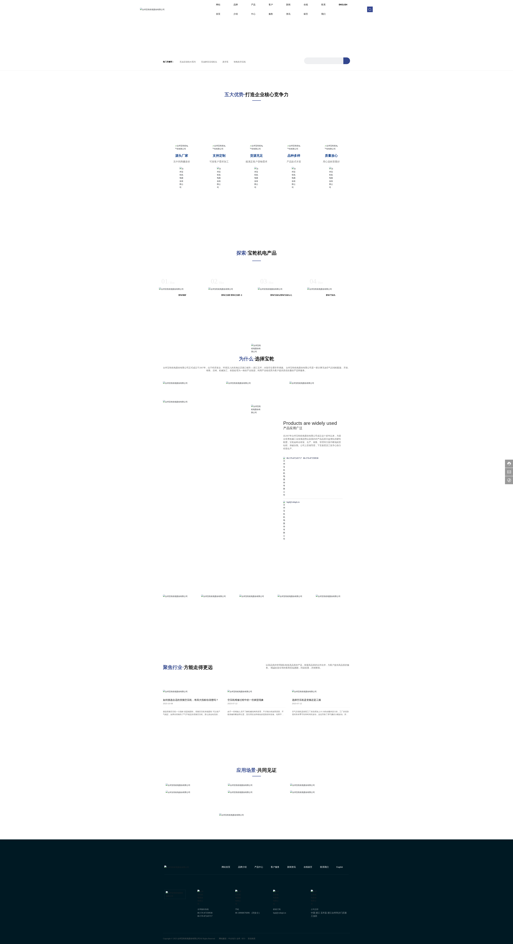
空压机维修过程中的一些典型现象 (246, 776)
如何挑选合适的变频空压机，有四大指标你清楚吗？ (190, 776)
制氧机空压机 (240, 62)
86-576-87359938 (310, 534)
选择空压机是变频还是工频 (306, 776)
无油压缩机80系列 (188, 62)
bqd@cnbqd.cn (293, 578)
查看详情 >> (169, 539)
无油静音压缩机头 (209, 62)
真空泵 (225, 62)
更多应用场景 (173, 867)
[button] (255, 49)
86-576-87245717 (294, 534)
